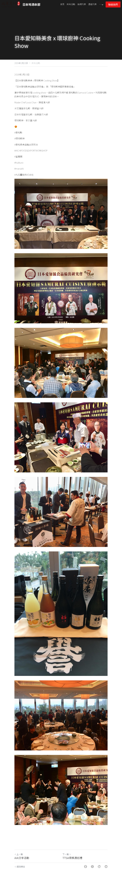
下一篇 (65, 854)
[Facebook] (85, 866)
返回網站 (21, 866)
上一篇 (20, 854)
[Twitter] (92, 866)
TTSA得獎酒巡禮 (72, 858)
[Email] (106, 866)
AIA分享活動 (21, 858)
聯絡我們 (113, 4)
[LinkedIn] (99, 866)
